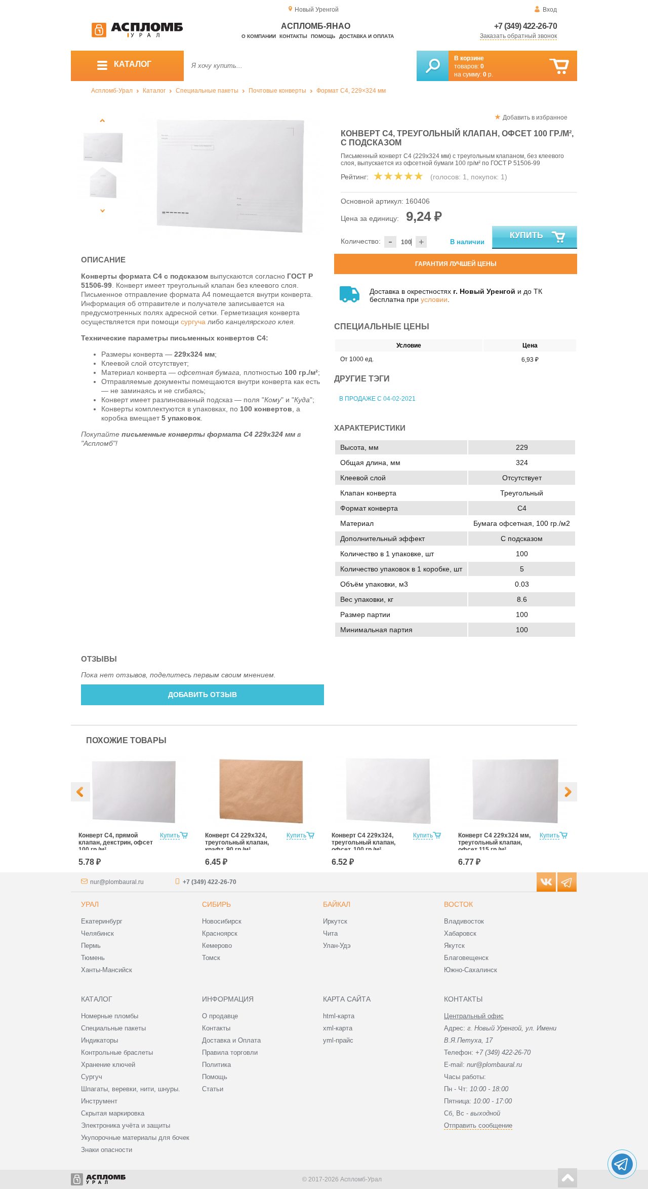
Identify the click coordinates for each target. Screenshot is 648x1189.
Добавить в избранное (535, 117)
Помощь (323, 36)
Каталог (154, 90)
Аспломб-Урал (112, 90)
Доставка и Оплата (231, 1040)
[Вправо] (567, 791)
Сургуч (91, 1077)
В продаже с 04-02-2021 (377, 398)
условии (434, 299)
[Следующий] (102, 210)
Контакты (293, 36)
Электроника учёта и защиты (125, 1125)
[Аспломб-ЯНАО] (137, 35)
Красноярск (219, 933)
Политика (216, 1064)
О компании (258, 36)
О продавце (220, 1016)
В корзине (469, 58)
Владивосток (464, 921)
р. (488, 74)
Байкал (336, 904)
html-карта (338, 1016)
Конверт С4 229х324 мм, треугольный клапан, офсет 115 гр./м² (494, 842)
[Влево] (80, 791)
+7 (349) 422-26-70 (525, 26)
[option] (229, 175)
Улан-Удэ (337, 945)
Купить (526, 235)
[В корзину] (559, 66)
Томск (211, 958)
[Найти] (433, 66)
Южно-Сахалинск (470, 970)
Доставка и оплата (366, 36)
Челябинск (97, 933)
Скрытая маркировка (112, 1113)
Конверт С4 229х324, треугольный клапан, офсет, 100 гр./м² (363, 842)
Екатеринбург (102, 921)
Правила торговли (230, 1052)
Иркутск (335, 921)
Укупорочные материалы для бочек (135, 1137)
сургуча (193, 322)
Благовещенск (466, 958)
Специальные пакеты (207, 90)
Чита (330, 933)
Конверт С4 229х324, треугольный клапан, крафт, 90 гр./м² (237, 842)
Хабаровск (460, 933)
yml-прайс (338, 1040)
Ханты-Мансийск (106, 970)
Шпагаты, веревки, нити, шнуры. (130, 1089)
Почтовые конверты (277, 90)
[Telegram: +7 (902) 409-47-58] (622, 1164)
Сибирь (216, 904)
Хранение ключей (108, 1064)
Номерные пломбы (109, 1016)
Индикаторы (99, 1040)
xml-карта (337, 1028)
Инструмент (99, 1101)
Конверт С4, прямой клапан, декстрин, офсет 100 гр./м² (115, 842)
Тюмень (93, 958)
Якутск (454, 945)
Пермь (91, 945)
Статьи (212, 1089)
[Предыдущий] (102, 120)
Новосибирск (221, 921)
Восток (458, 904)
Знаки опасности (106, 1150)
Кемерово (217, 945)
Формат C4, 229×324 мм (351, 90)
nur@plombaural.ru (117, 882)
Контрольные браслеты (117, 1052)
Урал (90, 904)
